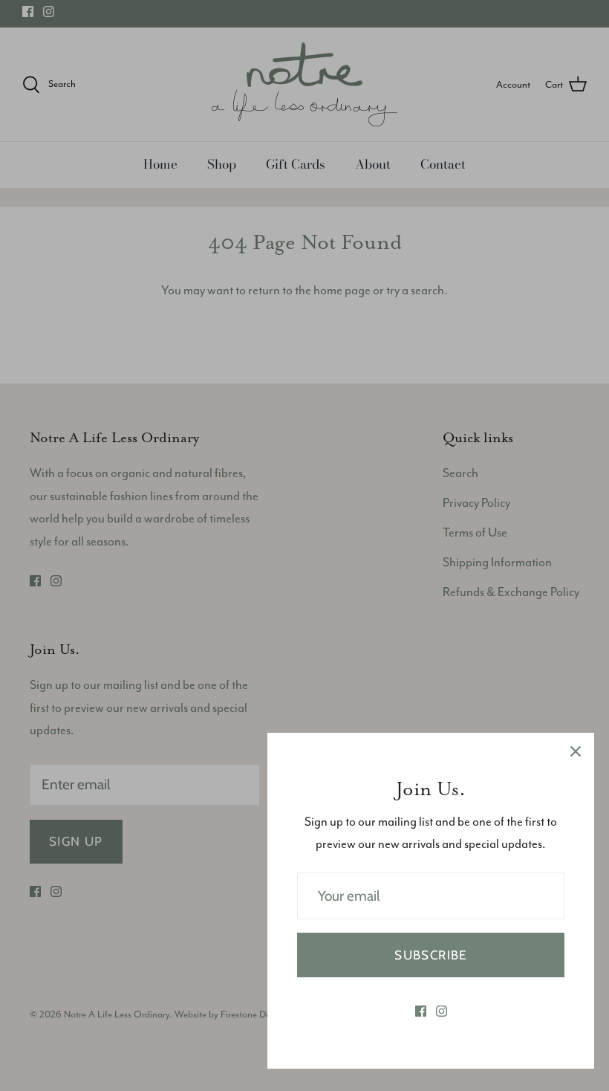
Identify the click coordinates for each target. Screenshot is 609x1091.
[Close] (575, 751)
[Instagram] (441, 1011)
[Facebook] (420, 1011)
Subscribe (430, 955)
